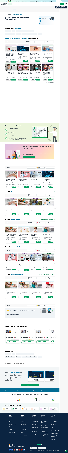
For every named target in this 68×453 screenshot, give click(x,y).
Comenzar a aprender (13, 61)
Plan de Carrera (43, 424)
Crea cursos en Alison (54, 424)
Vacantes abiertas (23, 426)
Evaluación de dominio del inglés (45, 435)
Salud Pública (8, 353)
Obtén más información (12, 341)
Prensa (22, 432)
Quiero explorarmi (28, 398)
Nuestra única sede (23, 424)
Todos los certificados (35, 421)
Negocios (10, 429)
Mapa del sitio (57, 450)
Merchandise (53, 439)
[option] (11, 179)
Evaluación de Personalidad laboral (45, 432)
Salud (13, 353)
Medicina (34, 33)
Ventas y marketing (12, 432)
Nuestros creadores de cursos (25, 427)
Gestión (10, 421)
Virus (23, 33)
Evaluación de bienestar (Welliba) (44, 429)
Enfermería (18, 33)
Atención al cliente (21, 446)
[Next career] (56, 336)
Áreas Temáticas (34, 431)
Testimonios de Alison (35, 427)
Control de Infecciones (29, 353)
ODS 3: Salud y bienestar (10, 33)
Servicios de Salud (20, 353)
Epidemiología (28, 33)
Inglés (10, 426)
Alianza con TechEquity (54, 433)
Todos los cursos (8, 14)
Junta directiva (23, 421)
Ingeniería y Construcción (12, 424)
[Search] (14, 4)
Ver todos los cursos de (49, 164)
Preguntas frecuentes (21, 444)
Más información (8, 61)
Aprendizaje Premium (35, 433)
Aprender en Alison (23, 429)
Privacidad (36, 450)
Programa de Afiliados (54, 421)
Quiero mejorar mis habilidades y (12, 398)
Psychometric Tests (44, 425)
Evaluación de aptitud (45, 427)
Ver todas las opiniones (30, 385)
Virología (39, 33)
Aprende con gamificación (55, 430)
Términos (39, 450)
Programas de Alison (24, 435)
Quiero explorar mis (46, 398)
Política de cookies (51, 450)
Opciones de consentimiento (45, 450)
